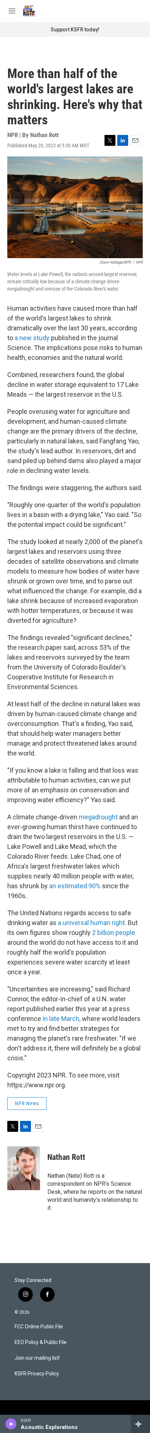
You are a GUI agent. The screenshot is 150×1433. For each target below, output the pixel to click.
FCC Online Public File (39, 1326)
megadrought (98, 817)
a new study (32, 338)
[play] (11, 1424)
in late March (61, 1018)
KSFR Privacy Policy (37, 1373)
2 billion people (113, 932)
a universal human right (91, 923)
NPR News (27, 1103)
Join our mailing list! (37, 1358)
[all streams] (140, 1424)
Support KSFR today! (75, 29)
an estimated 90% (74, 886)
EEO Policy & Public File (41, 1342)
